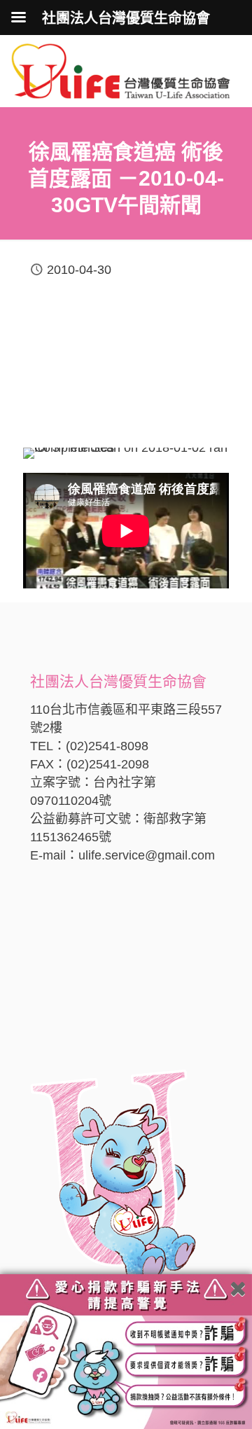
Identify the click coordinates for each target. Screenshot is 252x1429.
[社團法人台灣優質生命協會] (120, 70)
